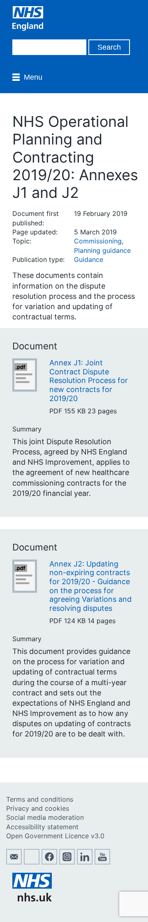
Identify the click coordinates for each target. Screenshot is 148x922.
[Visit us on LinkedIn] (84, 862)
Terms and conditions (39, 799)
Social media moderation (45, 817)
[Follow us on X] (31, 862)
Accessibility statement (42, 827)
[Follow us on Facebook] (49, 862)
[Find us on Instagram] (67, 862)
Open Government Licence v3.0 (55, 836)
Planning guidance (102, 250)
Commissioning (98, 241)
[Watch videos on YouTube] (102, 862)
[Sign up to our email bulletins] (14, 862)
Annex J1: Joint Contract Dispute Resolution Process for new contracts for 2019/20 (88, 380)
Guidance (88, 259)
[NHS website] (32, 899)
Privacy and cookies (37, 808)
